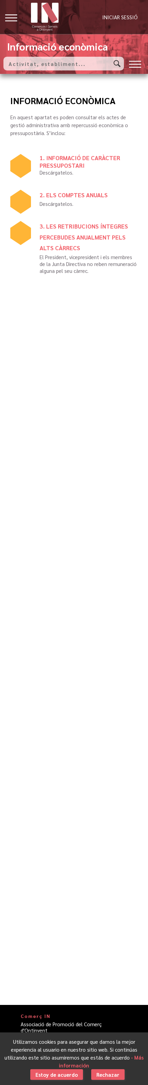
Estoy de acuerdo (56, 1074)
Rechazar (107, 1074)
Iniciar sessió (120, 17)
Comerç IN (36, 1016)
